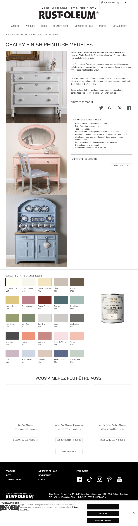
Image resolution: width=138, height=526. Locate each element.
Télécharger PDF (121, 166)
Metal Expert (120, 26)
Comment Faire (14, 479)
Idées (44, 26)
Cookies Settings (103, 506)
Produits (30, 26)
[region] (69, 513)
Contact (124, 2)
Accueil (15, 26)
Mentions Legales (22, 509)
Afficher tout (69, 451)
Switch (30, 48)
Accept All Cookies (103, 520)
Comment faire (60, 26)
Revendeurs (109, 2)
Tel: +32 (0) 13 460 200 (59, 497)
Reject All (103, 513)
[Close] (134, 513)
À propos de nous (84, 26)
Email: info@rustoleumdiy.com (88, 497)
